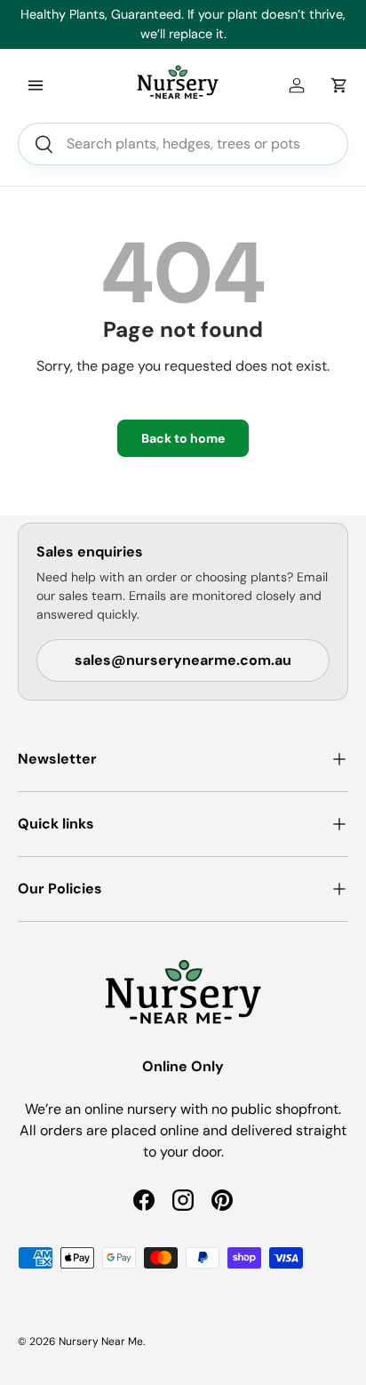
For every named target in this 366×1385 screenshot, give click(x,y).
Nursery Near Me (101, 1341)
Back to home (183, 438)
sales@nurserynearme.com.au (183, 660)
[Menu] (35, 85)
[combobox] (183, 144)
